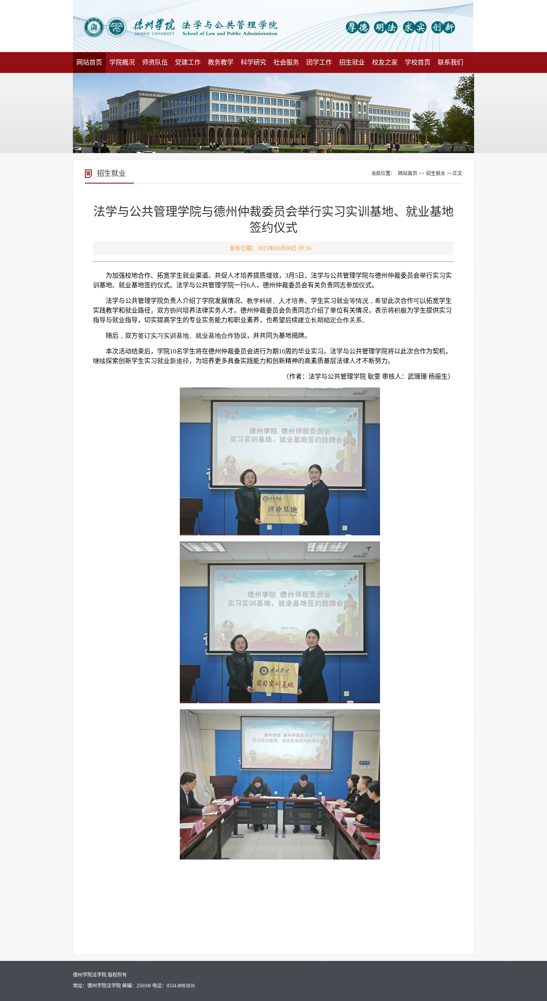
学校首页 (417, 62)
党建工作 (188, 62)
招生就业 (352, 62)
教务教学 (220, 62)
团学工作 (319, 62)
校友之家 (385, 62)
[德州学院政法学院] (273, 51)
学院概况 (122, 62)
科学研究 (253, 62)
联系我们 (450, 62)
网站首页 (89, 62)
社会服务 (286, 62)
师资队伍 (155, 62)
